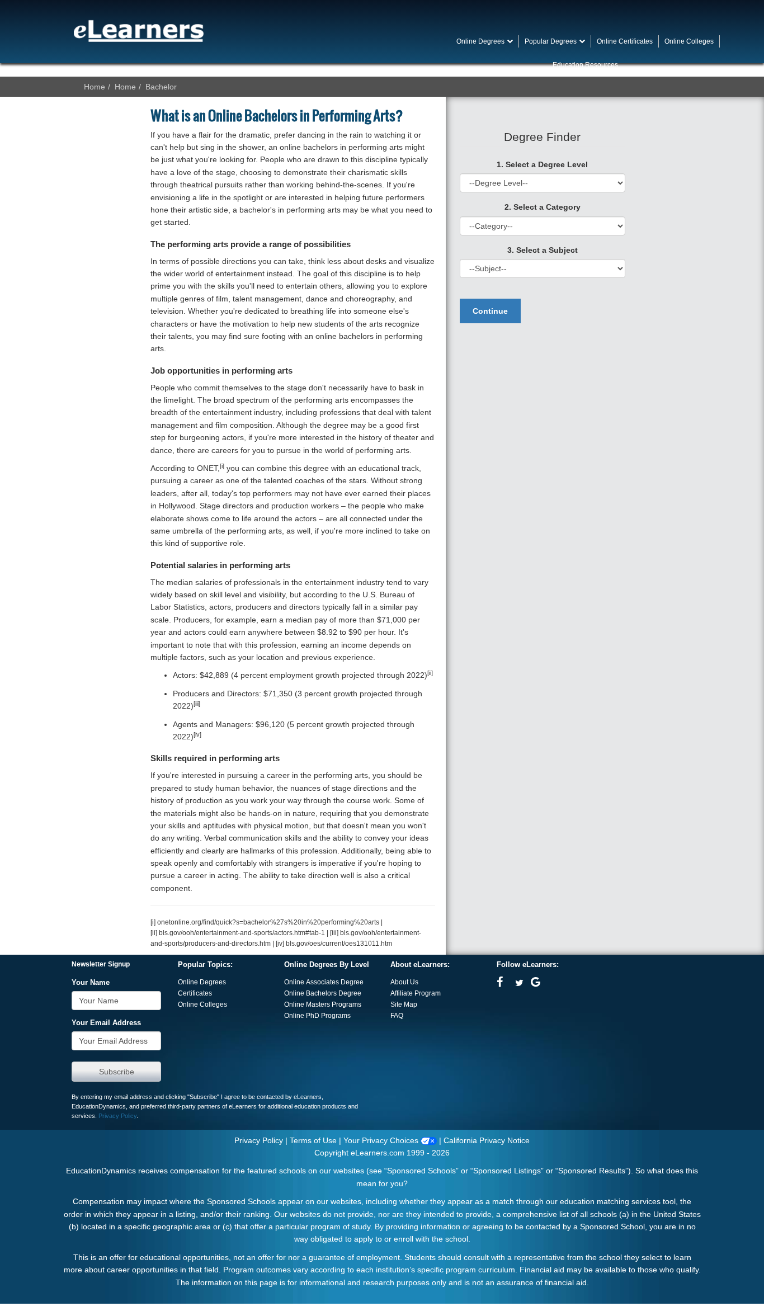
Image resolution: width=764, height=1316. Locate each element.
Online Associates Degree (324, 982)
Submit (116, 1072)
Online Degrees (202, 982)
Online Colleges (202, 1004)
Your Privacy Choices (382, 1140)
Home (94, 86)
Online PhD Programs (317, 1016)
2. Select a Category (542, 206)
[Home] (139, 30)
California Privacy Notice (487, 1140)
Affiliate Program (415, 993)
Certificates (195, 993)
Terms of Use (313, 1140)
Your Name (91, 983)
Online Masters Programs (322, 1004)
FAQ (396, 1016)
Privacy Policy (117, 1115)
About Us (404, 982)
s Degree (347, 993)
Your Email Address (106, 1023)
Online (295, 993)
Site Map (403, 1004)
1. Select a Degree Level (542, 164)
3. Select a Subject (542, 250)
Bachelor (161, 86)
